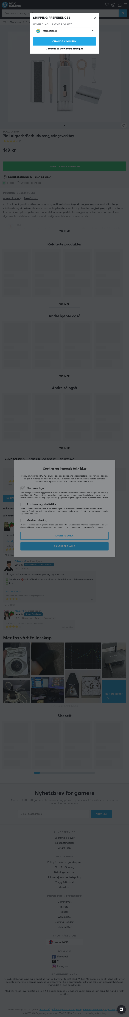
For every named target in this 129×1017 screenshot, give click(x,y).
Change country (64, 41)
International (49, 31)
